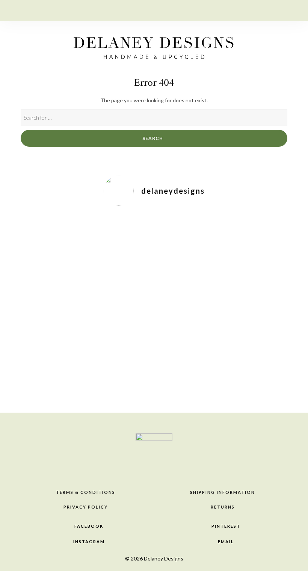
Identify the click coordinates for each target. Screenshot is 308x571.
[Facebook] (235, 9)
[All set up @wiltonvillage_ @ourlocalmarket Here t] (175, 259)
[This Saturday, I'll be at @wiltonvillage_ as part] (219, 293)
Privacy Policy (85, 506)
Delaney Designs (163, 558)
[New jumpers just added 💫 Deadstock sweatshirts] (132, 308)
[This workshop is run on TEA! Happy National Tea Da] (46, 239)
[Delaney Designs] (154, 46)
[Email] (277, 9)
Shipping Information (222, 492)
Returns (223, 506)
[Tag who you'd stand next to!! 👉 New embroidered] (89, 264)
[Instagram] (263, 9)
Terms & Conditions (85, 492)
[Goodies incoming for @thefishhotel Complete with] (262, 288)
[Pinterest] (249, 9)
